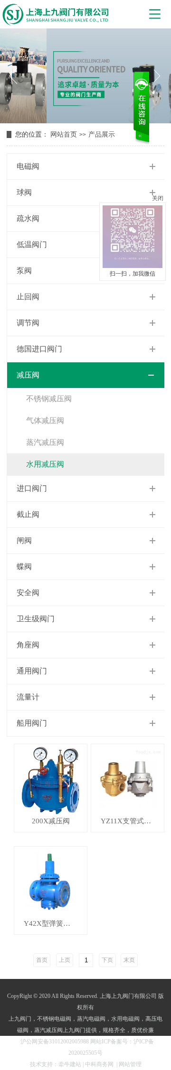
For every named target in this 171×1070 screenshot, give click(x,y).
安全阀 (28, 593)
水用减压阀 (45, 464)
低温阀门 (32, 244)
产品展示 (101, 134)
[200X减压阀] (50, 780)
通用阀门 (32, 671)
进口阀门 (32, 488)
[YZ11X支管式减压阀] (127, 780)
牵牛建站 (69, 1064)
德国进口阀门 (39, 349)
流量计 (28, 697)
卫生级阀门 (36, 619)
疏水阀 (28, 218)
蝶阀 (24, 567)
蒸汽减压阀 (45, 442)
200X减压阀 (51, 821)
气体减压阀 (45, 420)
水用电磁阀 (125, 1018)
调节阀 (28, 323)
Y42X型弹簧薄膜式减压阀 (55, 923)
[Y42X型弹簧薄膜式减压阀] (50, 883)
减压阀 (28, 375)
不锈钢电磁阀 (54, 1018)
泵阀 (24, 271)
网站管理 (130, 1064)
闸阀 (24, 540)
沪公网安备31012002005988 (54, 1041)
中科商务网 (99, 1064)
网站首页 (63, 134)
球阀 (24, 192)
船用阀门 (32, 723)
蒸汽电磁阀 (91, 1018)
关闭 (157, 198)
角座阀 (28, 645)
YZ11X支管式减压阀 (132, 821)
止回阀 (28, 297)
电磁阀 (28, 166)
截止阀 (28, 514)
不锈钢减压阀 (49, 399)
